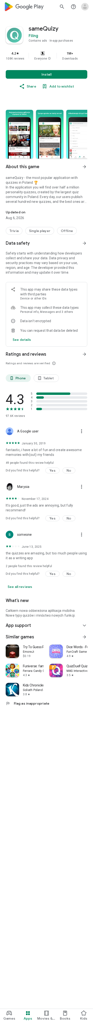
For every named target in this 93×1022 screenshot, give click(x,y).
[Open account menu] (85, 6)
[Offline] (67, 230)
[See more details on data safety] (22, 339)
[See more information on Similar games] (84, 637)
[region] (46, 55)
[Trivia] (14, 230)
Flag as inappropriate (27, 703)
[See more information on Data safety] (84, 243)
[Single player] (39, 230)
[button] (49, 58)
